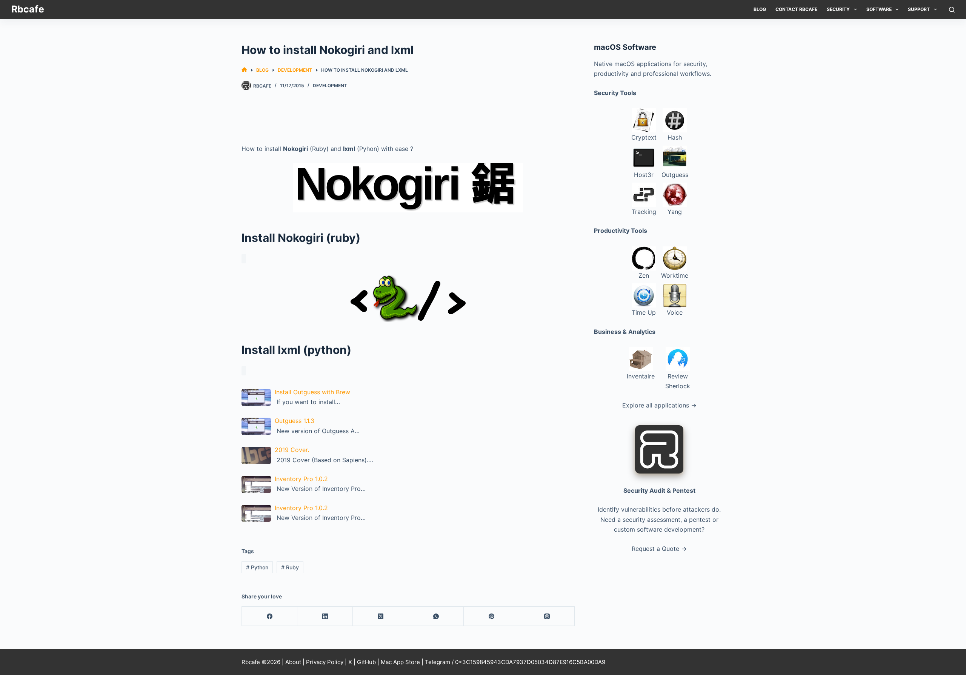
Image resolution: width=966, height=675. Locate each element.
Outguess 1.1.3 (294, 420)
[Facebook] (269, 616)
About (293, 662)
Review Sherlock (677, 381)
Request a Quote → (659, 548)
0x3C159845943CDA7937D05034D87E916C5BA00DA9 (530, 662)
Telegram (437, 662)
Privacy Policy (324, 662)
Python (257, 567)
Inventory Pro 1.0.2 (301, 479)
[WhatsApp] (436, 616)
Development (330, 85)
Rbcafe (27, 9)
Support (919, 9)
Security (838, 9)
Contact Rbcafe (796, 9)
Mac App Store (400, 662)
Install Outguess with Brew (312, 392)
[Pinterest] (491, 616)
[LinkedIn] (325, 616)
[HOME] (244, 70)
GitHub (366, 662)
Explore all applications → (659, 405)
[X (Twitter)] (380, 616)
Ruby (290, 567)
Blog (760, 9)
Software (879, 9)
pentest (700, 519)
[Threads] (547, 616)
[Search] (952, 9)
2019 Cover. (292, 450)
